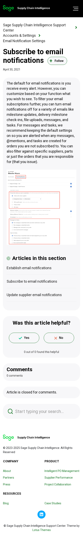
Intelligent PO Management (62, 471)
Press (6, 484)
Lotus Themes (41, 530)
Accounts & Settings (19, 35)
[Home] (26, 8)
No (61, 338)
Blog (6, 503)
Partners (8, 477)
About (7, 471)
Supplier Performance (59, 477)
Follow (59, 60)
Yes (26, 338)
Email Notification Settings (24, 41)
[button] (75, 8)
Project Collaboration (58, 484)
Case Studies (53, 503)
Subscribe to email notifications (32, 281)
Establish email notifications (29, 268)
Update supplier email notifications (34, 295)
